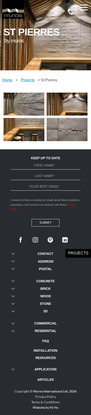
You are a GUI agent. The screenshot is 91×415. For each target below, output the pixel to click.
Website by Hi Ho (45, 407)
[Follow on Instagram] (35, 240)
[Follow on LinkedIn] (65, 240)
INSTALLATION (45, 350)
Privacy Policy (45, 397)
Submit (45, 222)
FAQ (45, 341)
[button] (69, 4)
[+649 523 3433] (70, 13)
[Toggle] (13, 254)
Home (7, 80)
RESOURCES (45, 358)
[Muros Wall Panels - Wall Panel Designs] (25, 9)
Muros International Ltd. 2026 (55, 391)
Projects (28, 80)
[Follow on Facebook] (20, 240)
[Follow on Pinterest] (50, 240)
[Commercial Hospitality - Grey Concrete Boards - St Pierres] (24, 104)
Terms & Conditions (45, 402)
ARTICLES (45, 379)
